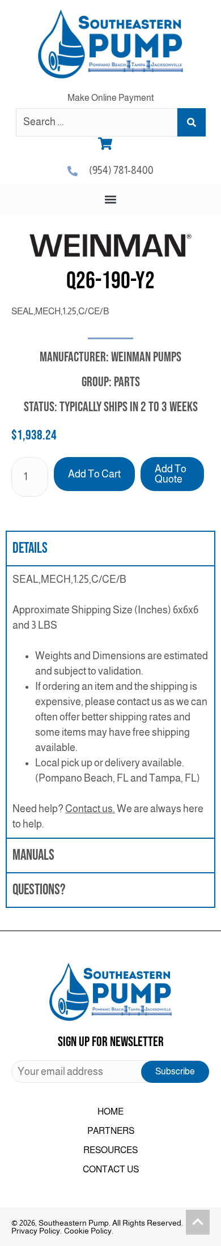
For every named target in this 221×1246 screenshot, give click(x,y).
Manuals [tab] (33, 855)
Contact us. (90, 808)
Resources (110, 1150)
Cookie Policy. (88, 1230)
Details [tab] (30, 548)
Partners (110, 1131)
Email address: (110, 1071)
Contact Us (111, 1169)
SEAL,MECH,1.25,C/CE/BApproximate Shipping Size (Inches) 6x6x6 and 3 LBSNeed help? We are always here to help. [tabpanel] (110, 702)
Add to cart (94, 474)
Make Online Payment (110, 98)
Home (110, 1111)
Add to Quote (170, 474)
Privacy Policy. (36, 1230)
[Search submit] (191, 122)
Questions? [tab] (38, 890)
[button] (110, 199)
